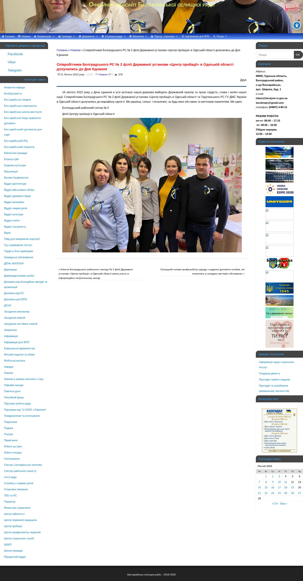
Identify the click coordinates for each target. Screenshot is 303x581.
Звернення (10, 329)
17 (279, 487)
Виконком (138, 36)
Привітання (11, 440)
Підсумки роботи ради (17, 403)
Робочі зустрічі (13, 446)
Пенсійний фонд (13, 397)
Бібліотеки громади (15, 153)
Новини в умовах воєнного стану (23, 378)
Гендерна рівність (269, 373)
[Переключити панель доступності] (297, 25)
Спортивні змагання (16, 489)
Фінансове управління (17, 507)
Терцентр (9, 501)
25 (285, 492)
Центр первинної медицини (20, 519)
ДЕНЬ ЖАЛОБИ (14, 263)
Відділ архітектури (15, 183)
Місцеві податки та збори (19, 354)
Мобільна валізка (14, 360)
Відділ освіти (12, 220)
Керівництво (44, 36)
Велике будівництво (16, 177)
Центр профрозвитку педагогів (22, 532)
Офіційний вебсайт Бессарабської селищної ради (151, 4)
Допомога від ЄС (14, 293)
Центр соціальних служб (19, 538)
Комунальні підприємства (19, 348)
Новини (26, 36)
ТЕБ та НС (10, 495)
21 (259, 492)
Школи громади (13, 550)
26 (292, 492)
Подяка (8, 428)
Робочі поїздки (13, 452)
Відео (7, 232)
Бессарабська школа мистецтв (23, 111)
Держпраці (10, 269)
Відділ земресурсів (15, 208)
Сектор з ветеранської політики (23, 464)
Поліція (8, 434)
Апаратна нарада (14, 87)
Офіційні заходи (13, 385)
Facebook (15, 54)
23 (272, 492)
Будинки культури (15, 165)
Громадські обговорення (18, 257)
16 (272, 487)
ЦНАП (8, 544)
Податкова (10, 421)
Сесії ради (10, 477)
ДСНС (8, 305)
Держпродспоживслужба (19, 275)
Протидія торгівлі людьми (274, 379)
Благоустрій (11, 159)
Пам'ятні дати (12, 391)
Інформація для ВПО (197, 36)
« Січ (275, 503)
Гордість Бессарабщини (18, 251)
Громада (67, 36)
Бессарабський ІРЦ (16, 140)
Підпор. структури (164, 36)
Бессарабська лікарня (17, 99)
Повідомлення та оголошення (22, 415)
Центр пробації (13, 526)
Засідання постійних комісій (20, 323)
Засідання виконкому (16, 311)
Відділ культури (13, 214)
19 (292, 487)
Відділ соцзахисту (15, 226)
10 (279, 481)
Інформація (11, 336)
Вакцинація (11, 171)
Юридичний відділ (15, 556)
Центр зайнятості (14, 513)
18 (285, 487)
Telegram (14, 70)
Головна (10, 36)
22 (266, 492)
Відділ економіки (14, 202)
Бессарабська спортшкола (20, 105)
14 (259, 487)
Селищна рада (113, 36)
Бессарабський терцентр (19, 146)
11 (285, 481)
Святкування (12, 458)
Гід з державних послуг (18, 244)
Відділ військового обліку (19, 189)
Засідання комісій (14, 317)
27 (299, 492)
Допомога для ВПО (15, 299)
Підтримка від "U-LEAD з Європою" (25, 409)
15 (266, 487)
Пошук (220, 36)
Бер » (283, 503)
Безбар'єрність (13, 93)
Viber (11, 62)
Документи (88, 36)
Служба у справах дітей (18, 483)
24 (279, 492)
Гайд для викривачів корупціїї (22, 238)
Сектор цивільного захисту (20, 470)
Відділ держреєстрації (17, 195)
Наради (8, 366)
